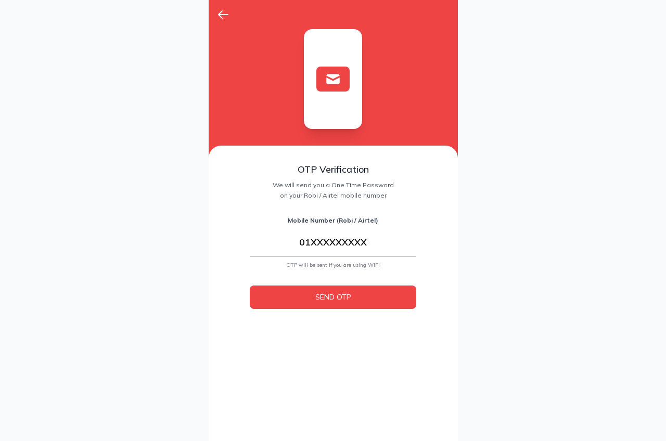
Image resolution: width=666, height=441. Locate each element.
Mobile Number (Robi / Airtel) (333, 220)
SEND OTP (333, 297)
